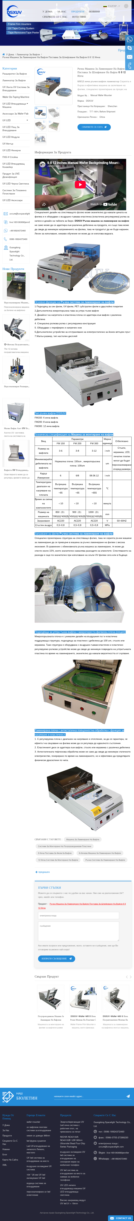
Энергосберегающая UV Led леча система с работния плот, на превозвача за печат (72, 1126)
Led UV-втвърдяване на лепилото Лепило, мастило (38, 1149)
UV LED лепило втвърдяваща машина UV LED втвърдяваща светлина (72, 1189)
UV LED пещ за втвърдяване (10, 128)
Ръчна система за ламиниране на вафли (105, 859)
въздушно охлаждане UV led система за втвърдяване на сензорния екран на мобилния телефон (72, 1158)
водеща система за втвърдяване (36, 1185)
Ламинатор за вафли (28, 54)
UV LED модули (11, 136)
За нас (61, 12)
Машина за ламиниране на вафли (82, 839)
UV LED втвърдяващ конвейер (13, 165)
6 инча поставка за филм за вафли (55, 853)
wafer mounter (33, 1121)
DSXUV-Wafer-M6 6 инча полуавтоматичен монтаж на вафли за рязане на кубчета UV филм (115, 1018)
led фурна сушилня (36, 1140)
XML (4, 1164)
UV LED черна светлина (15, 183)
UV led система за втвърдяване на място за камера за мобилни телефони (72, 1174)
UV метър (7, 143)
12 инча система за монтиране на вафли (58, 859)
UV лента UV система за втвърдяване (16, 88)
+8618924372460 (119, 1158)
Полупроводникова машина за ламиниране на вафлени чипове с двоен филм (51, 1018)
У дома (47, 12)
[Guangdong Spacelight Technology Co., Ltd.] (14, 11)
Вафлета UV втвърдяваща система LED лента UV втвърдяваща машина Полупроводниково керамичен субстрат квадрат (17, 470)
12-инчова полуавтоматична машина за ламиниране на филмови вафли (17, 344)
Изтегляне (79, 17)
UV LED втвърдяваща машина (14, 105)
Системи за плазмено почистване (14, 192)
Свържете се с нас (54, 17)
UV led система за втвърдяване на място (38, 1159)
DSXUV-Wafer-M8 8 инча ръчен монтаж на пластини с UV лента (83, 1018)
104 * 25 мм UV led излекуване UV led (36, 1176)
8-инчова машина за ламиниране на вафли (100, 853)
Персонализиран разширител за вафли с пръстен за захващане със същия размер (17, 386)
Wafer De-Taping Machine (15, 97)
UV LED (6, 120)
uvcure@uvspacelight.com (18, 213)
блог (4, 1154)
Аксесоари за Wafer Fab (15, 113)
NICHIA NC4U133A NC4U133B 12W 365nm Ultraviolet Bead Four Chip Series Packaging (72, 1141)
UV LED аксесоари (12, 200)
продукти (77, 12)
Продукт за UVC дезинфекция (11, 175)
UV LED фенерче (11, 150)
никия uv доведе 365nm (38, 1135)
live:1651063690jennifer (18, 222)
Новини (94, 12)
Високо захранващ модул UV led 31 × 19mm (73, 1201)
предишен (44, 872)
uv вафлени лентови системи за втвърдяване (39, 1128)
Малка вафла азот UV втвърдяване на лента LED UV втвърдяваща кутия (17, 428)
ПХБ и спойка (10, 157)
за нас (5, 1130)
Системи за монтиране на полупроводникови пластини (64, 846)
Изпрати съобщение (54, 959)
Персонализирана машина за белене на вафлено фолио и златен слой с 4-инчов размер (17, 302)
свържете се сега (92, 127)
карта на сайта (10, 1159)
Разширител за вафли (14, 73)
